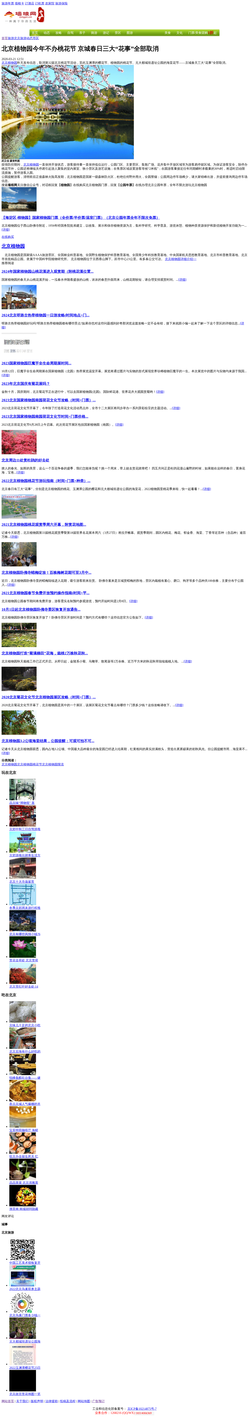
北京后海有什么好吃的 (24, 1051)
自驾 (70, 32)
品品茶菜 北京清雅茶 (23, 1182)
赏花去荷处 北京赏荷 (23, 960)
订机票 (39, 3)
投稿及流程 (67, 1401)
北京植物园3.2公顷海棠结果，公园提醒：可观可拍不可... (48, 741)
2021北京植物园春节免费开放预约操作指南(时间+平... (45, 593)
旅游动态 (26, 38)
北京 (17, 38)
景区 (118, 32)
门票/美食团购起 (202, 32)
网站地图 (84, 1401)
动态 (47, 32)
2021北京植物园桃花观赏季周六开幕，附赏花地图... (44, 524)
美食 (168, 32)
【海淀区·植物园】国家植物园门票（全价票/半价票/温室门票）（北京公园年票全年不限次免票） (81, 218)
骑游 (94, 32)
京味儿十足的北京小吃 (24, 1025)
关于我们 (22, 1401)
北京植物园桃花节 (29, 764)
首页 (35, 32)
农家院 (49, 3)
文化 (179, 32)
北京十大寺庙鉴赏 (21, 881)
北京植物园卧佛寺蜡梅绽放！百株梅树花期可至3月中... (46, 572)
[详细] (6, 229)
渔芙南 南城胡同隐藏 (23, 1209)
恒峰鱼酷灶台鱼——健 (24, 1077)
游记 (106, 32)
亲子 (82, 32)
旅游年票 (8, 3)
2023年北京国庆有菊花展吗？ (26, 384)
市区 (36, 38)
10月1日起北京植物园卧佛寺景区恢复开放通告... (41, 609)
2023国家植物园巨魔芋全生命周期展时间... (36, 363)
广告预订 (98, 1401)
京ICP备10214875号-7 (142, 1408)
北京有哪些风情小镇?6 (24, 934)
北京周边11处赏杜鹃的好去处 (25, 460)
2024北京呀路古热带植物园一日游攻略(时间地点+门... (45, 315)
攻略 (58, 32)
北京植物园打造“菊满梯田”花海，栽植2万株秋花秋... (45, 653)
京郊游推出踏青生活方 (24, 855)
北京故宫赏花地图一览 (24, 1394)
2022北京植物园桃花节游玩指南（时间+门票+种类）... (46, 481)
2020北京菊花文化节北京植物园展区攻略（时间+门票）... (49, 697)
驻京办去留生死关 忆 (23, 1156)
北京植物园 (9, 62)
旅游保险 (61, 3)
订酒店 (29, 3)
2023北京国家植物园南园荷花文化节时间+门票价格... (45, 416)
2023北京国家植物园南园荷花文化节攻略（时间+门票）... (49, 400)
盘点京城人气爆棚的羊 (24, 1104)
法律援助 (51, 1401)
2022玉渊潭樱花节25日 (24, 1367)
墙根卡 (19, 3)
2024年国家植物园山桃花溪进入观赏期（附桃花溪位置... (48, 271)
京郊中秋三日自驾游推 (24, 829)
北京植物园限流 (53, 764)
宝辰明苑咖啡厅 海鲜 (23, 1130)
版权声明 (37, 1401)
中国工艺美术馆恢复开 (24, 1262)
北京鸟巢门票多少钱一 (24, 1315)
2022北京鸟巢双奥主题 (24, 1289)
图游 (130, 32)
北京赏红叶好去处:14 (23, 986)
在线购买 (8, 236)
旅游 (11, 38)
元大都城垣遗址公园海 (24, 1341)
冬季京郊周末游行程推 (24, 907)
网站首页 (8, 1401)
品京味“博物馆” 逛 (22, 803)
